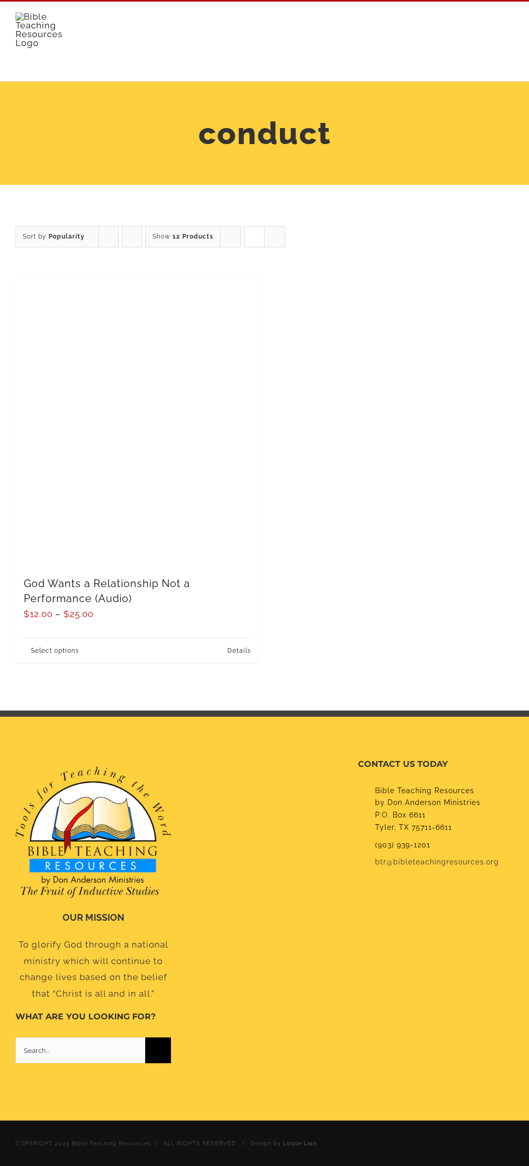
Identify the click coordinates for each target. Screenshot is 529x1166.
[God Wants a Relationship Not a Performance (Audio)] (137, 422)
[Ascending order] (132, 236)
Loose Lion (300, 1143)
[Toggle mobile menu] (509, 30)
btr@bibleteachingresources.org (437, 862)
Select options (55, 650)
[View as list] (274, 237)
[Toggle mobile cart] (490, 30)
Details (239, 650)
